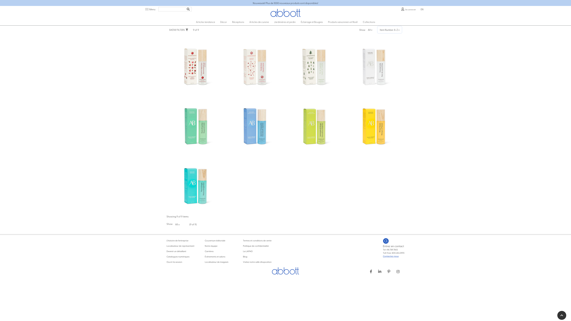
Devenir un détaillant (176, 251)
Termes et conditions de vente (257, 240)
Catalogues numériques (178, 256)
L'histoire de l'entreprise (177, 240)
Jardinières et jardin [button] (285, 21)
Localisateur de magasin (216, 261)
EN (422, 9)
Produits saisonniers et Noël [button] (343, 21)
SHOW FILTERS (177, 29)
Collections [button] (369, 21)
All (369, 29)
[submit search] (188, 9)
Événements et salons (215, 256)
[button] (561, 315)
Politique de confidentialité (256, 245)
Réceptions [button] (238, 21)
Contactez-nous (391, 256)
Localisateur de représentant (180, 245)
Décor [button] (223, 21)
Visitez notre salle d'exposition (257, 261)
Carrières (209, 251)
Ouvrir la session (174, 261)
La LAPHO (248, 251)
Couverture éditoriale (215, 240)
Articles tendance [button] (205, 21)
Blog (245, 256)
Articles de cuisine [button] (259, 21)
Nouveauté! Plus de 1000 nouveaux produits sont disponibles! (285, 3)
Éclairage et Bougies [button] (312, 21)
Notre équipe (211, 245)
